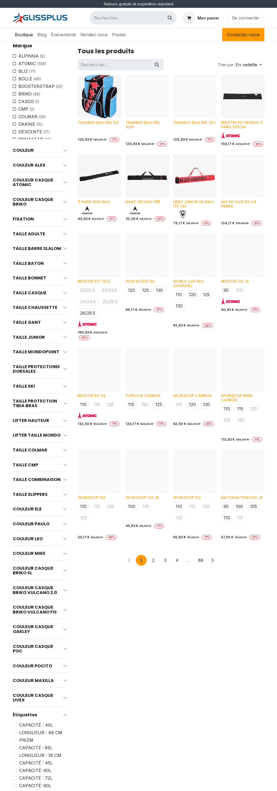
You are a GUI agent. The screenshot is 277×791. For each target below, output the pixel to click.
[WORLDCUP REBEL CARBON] (243, 369)
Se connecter (246, 18)
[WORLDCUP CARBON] (195, 369)
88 (200, 560)
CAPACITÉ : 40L (36, 725)
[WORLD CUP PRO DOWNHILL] (195, 255)
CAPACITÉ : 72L (35, 778)
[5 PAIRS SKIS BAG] (99, 175)
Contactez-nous (243, 34)
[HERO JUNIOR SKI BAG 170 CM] (195, 175)
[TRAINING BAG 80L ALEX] (147, 96)
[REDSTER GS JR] (243, 255)
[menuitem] (24, 34)
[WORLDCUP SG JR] (147, 471)
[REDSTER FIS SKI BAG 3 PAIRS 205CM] (243, 96)
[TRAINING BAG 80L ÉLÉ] (99, 96)
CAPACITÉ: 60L (35, 770)
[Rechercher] (170, 18)
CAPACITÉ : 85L (35, 747)
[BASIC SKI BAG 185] (147, 175)
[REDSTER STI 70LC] (99, 255)
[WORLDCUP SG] (99, 471)
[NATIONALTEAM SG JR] (243, 471)
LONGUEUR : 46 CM (40, 732)
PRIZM (26, 740)
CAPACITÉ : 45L (36, 763)
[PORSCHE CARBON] (147, 369)
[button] (240, 64)
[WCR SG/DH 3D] (147, 255)
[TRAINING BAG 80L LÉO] (195, 96)
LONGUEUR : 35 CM (40, 755)
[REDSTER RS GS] (99, 369)
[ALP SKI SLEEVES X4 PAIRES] (243, 175)
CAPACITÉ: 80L (35, 785)
